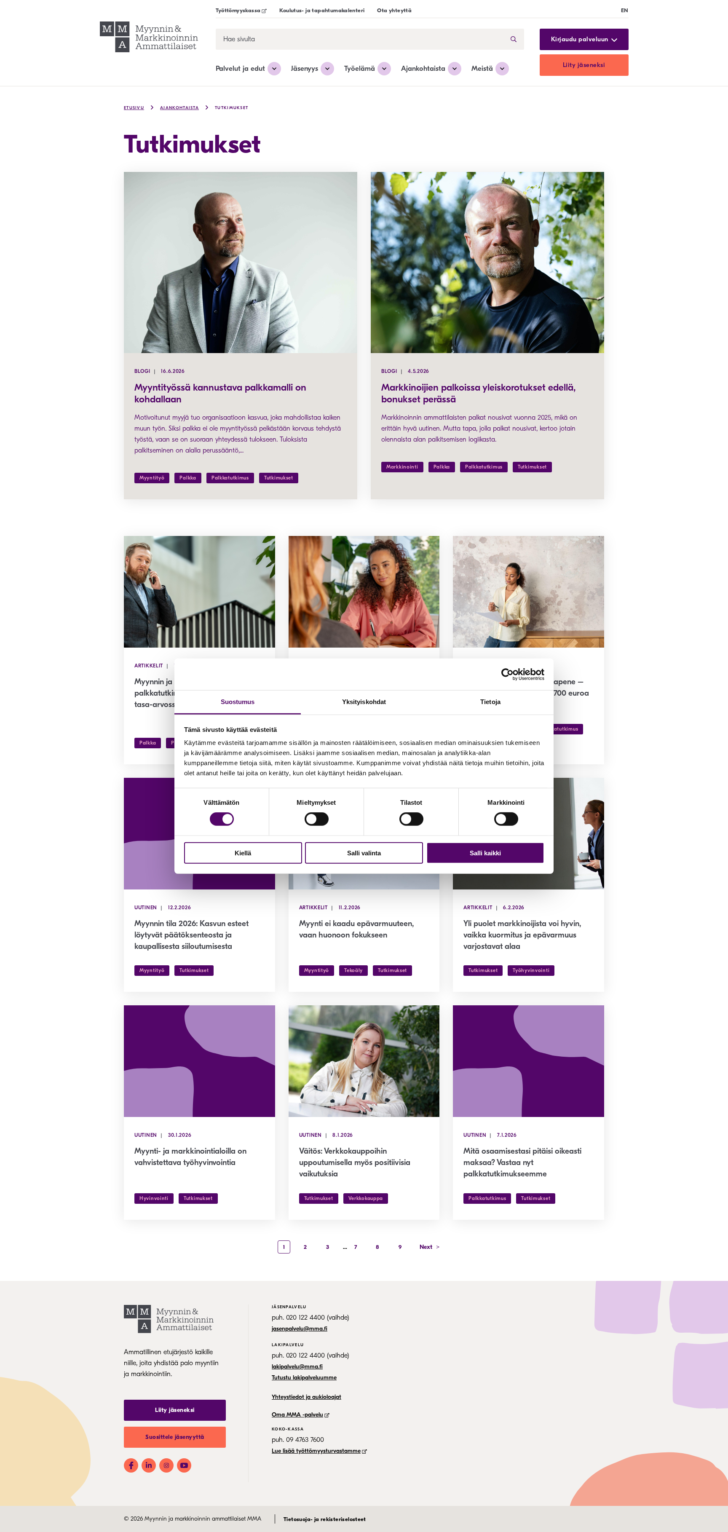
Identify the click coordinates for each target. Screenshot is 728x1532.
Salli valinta (364, 853)
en (625, 10)
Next (430, 1247)
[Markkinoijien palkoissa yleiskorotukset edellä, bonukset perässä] (487, 262)
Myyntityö (151, 478)
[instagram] (166, 1465)
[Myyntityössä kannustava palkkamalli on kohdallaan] (240, 262)
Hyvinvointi (154, 1198)
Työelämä (359, 68)
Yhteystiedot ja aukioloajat (306, 1397)
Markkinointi (402, 467)
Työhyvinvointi (531, 970)
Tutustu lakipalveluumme (304, 1377)
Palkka (187, 478)
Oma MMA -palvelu (297, 1414)
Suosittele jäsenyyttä (174, 1437)
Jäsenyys (304, 68)
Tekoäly (353, 970)
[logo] (149, 38)
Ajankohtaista (423, 68)
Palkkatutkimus (230, 478)
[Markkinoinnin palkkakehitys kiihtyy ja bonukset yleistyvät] (364, 592)
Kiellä (243, 853)
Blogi (142, 371)
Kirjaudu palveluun (579, 39)
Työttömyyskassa (238, 10)
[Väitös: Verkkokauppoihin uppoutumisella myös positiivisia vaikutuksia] (364, 1061)
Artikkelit (148, 666)
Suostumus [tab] (238, 701)
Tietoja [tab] (490, 701)
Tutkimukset (231, 107)
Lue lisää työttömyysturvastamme (316, 1450)
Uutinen (145, 908)
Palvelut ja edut (240, 68)
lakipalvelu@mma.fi (297, 1366)
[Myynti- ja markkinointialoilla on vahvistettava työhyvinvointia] (199, 1061)
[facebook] (131, 1465)
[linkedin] (149, 1465)
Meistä (482, 68)
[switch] (317, 819)
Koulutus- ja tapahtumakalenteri (321, 10)
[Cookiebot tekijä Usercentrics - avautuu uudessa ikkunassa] (507, 674)
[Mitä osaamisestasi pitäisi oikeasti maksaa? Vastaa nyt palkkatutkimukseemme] (528, 1061)
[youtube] (184, 1465)
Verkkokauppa (365, 1198)
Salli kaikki (485, 853)
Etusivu (134, 107)
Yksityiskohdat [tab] (364, 701)
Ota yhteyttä (394, 10)
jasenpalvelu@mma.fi (299, 1328)
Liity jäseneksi (584, 65)
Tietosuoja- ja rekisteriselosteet (325, 1519)
